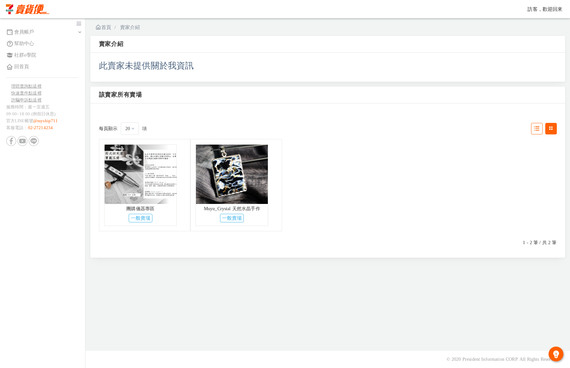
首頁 (106, 27)
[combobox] (130, 128)
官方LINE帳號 (32, 120)
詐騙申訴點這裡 (26, 100)
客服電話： (29, 127)
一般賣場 (140, 218)
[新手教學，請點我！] (556, 354)
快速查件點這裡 (26, 93)
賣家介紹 (130, 27)
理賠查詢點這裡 (26, 86)
